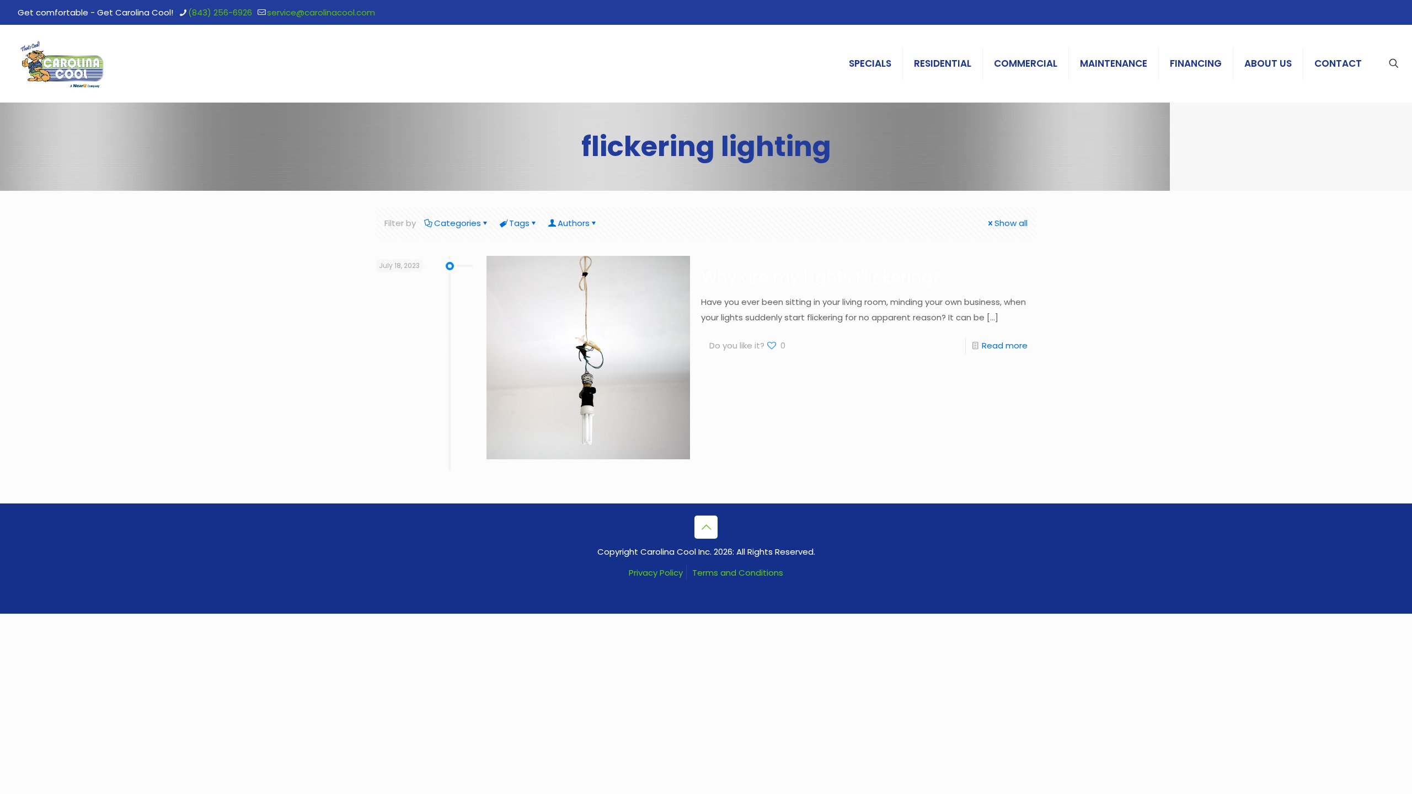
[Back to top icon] (706, 527)
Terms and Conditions (737, 572)
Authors (574, 223)
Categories (457, 223)
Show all (1011, 223)
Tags (519, 223)
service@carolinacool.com (321, 12)
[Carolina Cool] (62, 63)
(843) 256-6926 (220, 12)
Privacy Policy (656, 572)
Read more (1005, 345)
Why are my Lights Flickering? (821, 277)
